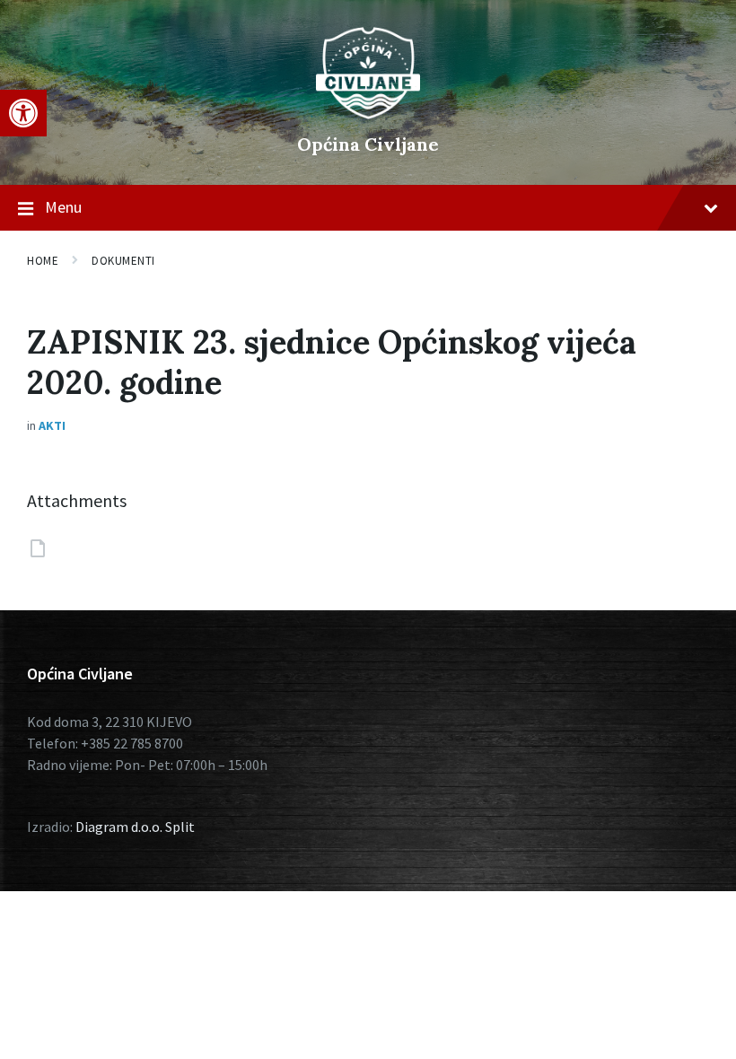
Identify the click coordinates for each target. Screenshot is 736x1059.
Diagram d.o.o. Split (135, 827)
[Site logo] (368, 114)
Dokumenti (123, 260)
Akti (52, 425)
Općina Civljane (368, 144)
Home (42, 260)
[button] (23, 113)
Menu (63, 207)
